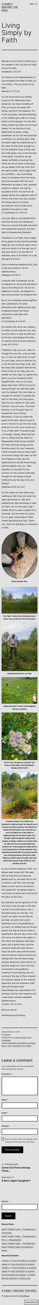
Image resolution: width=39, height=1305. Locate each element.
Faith (9, 1046)
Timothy (7, 1035)
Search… (5, 1201)
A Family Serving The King (10, 7)
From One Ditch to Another (24, 1261)
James (4, 1264)
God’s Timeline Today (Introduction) (17, 1247)
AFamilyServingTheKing (17, 1043)
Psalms (28, 1046)
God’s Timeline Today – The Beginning (18, 1243)
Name (5, 1100)
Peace (4, 1250)
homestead (16, 1046)
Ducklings (31, 1043)
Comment (7, 1074)
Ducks (4, 1046)
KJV (23, 1046)
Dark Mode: (29, 1302)
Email (5, 1113)
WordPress (24, 1296)
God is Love (25, 1278)
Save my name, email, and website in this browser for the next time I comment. (21, 1140)
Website (5, 1126)
